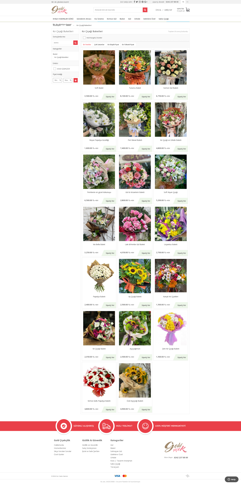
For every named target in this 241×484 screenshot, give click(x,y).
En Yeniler (87, 44)
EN (187, 2)
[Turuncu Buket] (135, 67)
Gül (129, 19)
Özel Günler (59, 454)
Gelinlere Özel (149, 19)
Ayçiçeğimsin (135, 349)
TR (183, 2)
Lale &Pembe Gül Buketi (135, 244)
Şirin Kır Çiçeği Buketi (170, 349)
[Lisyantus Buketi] (171, 224)
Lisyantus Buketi (170, 244)
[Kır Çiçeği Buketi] (99, 328)
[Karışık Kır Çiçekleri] (171, 276)
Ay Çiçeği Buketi (135, 296)
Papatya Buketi (99, 296)
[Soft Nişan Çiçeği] (171, 172)
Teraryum (114, 467)
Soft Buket (99, 88)
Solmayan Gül (116, 451)
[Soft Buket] (99, 67)
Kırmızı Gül (111, 19)
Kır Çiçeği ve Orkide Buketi (170, 140)
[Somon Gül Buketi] (171, 67)
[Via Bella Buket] (99, 224)
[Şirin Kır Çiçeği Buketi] (171, 328)
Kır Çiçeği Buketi (99, 349)
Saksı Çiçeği (164, 19)
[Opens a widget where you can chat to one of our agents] (231, 479)
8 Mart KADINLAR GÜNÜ (63, 19)
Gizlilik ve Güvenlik (90, 445)
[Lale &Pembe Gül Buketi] (135, 224)
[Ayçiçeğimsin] (135, 328)
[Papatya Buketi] (99, 276)
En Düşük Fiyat (113, 44)
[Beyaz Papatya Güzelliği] (99, 119)
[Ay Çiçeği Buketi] (135, 276)
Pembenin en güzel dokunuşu (99, 192)
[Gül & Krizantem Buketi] (135, 172)
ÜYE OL (158, 10)
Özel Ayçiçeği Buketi (135, 401)
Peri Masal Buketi (135, 140)
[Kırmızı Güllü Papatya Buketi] (99, 380)
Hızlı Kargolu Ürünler (94, 38)
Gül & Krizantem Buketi (135, 192)
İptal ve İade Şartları (90, 451)
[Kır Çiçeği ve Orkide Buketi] (171, 119)
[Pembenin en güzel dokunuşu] (99, 172)
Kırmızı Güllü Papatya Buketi (99, 401)
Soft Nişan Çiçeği (171, 192)
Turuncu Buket (135, 88)
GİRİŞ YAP (168, 10)
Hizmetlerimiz (60, 448)
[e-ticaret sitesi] (188, 475)
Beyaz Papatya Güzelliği (99, 140)
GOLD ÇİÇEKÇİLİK (63, 69)
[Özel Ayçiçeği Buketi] (135, 380)
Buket (122, 19)
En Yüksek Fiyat (128, 44)
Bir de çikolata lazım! (60, 2)
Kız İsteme (99, 19)
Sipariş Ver (110, 96)
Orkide (137, 19)
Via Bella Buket (99, 244)
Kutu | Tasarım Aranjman (121, 460)
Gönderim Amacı (84, 19)
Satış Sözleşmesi (89, 448)
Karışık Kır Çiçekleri (170, 296)
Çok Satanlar (99, 44)
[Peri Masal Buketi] (135, 119)
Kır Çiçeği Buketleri (61, 57)
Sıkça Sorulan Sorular (62, 451)
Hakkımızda (59, 445)
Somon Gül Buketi (170, 88)
